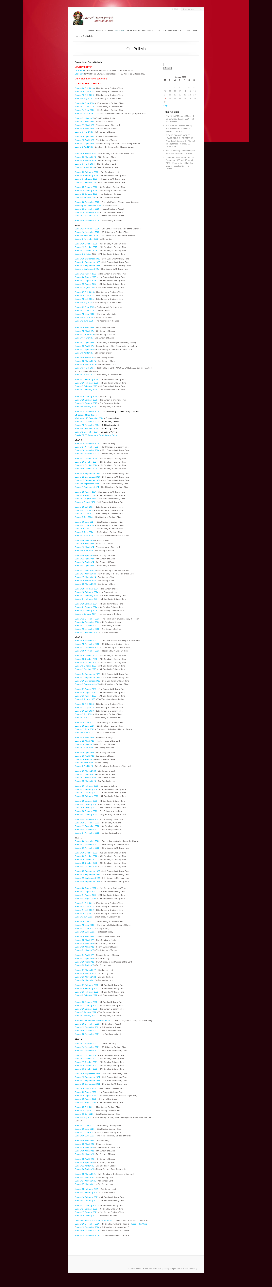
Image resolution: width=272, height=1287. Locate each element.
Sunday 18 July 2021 (84, 1110)
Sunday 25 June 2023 (84, 722)
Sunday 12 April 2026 (84, 143)
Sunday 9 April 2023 (84, 763)
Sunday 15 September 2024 (87, 480)
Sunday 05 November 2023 (87, 651)
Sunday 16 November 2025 (87, 232)
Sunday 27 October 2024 (86, 458)
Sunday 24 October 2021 (86, 1059)
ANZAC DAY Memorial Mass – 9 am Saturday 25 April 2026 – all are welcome (180, 119)
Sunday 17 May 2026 (84, 125)
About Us (99, 30)
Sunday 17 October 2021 (86, 1062)
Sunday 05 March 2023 (85, 781)
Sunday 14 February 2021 (86, 1197)
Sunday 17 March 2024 (85, 577)
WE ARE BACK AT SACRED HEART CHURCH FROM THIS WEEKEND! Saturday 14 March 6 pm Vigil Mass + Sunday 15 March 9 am (180, 141)
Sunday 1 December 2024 (86, 432)
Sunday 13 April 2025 (84, 349)
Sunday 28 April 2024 (84, 555)
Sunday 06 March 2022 (85, 980)
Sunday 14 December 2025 (87, 212)
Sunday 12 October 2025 (86, 250)
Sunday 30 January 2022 (86, 1002)
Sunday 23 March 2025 (85, 361)
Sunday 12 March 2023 (85, 778)
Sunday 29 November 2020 (87, 1235)
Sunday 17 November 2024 (87, 447)
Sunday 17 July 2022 (84, 910)
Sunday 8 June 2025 (84, 317)
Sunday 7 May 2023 (84, 748)
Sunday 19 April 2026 (84, 140)
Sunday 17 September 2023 (87, 677)
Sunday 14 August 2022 (85, 895)
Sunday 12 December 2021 (87, 1027)
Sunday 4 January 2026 (85, 197)
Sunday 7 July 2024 (84, 517)
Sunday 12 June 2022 (84, 928)
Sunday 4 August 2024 (85, 502)
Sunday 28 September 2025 (87, 259)
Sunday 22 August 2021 (85, 1092)
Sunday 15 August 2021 (85, 1095)
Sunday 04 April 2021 (84, 1169)
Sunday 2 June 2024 (84, 535)
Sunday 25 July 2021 (84, 1107)
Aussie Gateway (190, 1268)
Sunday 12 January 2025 (86, 403)
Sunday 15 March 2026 (85, 160)
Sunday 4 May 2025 (84, 338)
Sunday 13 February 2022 (86, 992)
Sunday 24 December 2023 (87, 622)
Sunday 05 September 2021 (87, 1084)
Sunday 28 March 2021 (85, 1174)
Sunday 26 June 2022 (84, 921)
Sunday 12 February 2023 (86, 793)
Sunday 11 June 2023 (84, 729)
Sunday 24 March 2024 (85, 574)
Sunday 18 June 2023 (84, 726)
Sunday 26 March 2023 (85, 771)
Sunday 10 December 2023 (87, 629)
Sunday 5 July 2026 (84, 98)
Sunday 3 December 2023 (87, 632)
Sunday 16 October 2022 (86, 859)
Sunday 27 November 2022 (87, 833)
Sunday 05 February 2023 (86, 796)
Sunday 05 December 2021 (87, 1031)
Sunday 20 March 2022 (85, 973)
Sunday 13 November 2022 (87, 844)
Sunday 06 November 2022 (87, 848)
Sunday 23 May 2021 (84, 1144)
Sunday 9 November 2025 (87, 235)
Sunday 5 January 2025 (85, 406)
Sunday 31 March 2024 (85, 570)
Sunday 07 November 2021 (87, 1050)
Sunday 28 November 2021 (87, 1034)
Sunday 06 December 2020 (87, 1230)
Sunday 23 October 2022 (86, 856)
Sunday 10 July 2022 (84, 913)
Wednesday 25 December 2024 (89, 418)
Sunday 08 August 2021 (85, 1099)
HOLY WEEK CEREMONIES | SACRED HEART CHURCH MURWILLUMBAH (179, 128)
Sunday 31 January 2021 (86, 1205)
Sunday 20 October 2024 (86, 462)
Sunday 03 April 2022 (84, 965)
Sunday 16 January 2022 (86, 1009)
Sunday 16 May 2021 (84, 1147)
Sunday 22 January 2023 (86, 804)
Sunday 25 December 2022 (87, 819)
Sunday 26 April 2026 (84, 137)
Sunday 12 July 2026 (84, 95)
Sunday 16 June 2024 (84, 529)
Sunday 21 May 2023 (84, 741)
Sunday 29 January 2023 (86, 801)
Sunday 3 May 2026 (84, 132)
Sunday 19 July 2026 (84, 92)
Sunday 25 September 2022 (87, 871)
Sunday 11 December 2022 (87, 826)
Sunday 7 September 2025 (87, 269)
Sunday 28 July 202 (84, 507)
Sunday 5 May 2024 (84, 550)
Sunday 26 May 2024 (84, 540)
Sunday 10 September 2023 (87, 681)
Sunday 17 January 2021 (86, 1212)
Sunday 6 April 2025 (84, 353)
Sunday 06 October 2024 (86, 469)
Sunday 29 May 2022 (84, 936)
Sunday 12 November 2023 (87, 647)
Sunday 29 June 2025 (84, 307)
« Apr (165, 105)
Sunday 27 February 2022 (86, 985)
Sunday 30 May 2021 (84, 1140)
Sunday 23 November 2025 (87, 229)
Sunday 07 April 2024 (84, 565)
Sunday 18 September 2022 (88, 874)
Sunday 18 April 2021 (84, 1162)
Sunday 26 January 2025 (86, 396)
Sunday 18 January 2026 (86, 190)
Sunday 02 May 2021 (84, 1154)
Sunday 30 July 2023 (84, 704)
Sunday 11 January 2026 (86, 194)
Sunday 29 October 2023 (86, 655)
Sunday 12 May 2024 (84, 547)
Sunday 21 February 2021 (86, 1192)
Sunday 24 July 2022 (84, 906)
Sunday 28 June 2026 (84, 103)
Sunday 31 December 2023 (87, 619)
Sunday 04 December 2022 (87, 829)
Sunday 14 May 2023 (84, 744)
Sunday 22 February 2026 (86, 172)
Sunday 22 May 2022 (84, 940)
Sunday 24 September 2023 (87, 674)
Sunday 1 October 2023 (86, 669)
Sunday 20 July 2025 (84, 295)
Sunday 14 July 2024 (84, 514)
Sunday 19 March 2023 (85, 774)
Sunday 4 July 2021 (84, 1117)
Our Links (186, 30)
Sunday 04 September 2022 (87, 881)
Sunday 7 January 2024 (86, 614)
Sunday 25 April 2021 (84, 1159)
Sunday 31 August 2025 (85, 274)
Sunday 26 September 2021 (87, 1074)
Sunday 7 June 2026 (84, 113)
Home (91, 30)
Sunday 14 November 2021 (87, 1047)
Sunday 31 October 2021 (86, 1055)
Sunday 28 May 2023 (84, 737)
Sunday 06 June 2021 (84, 1136)
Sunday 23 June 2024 (84, 525)
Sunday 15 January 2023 (86, 808)
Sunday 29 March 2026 (85, 154)
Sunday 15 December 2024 (87, 425)
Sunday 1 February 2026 (86, 182)
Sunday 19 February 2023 (86, 789)
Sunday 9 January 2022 (85, 1012)
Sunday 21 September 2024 (87, 477)
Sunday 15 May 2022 (84, 943)
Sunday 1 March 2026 (85, 167)
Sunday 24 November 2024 (87, 443)
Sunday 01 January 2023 (86, 814)
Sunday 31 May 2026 (84, 118)
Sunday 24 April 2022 (84, 955)
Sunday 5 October (83, 254)
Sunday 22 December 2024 (87, 422)
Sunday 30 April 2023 (84, 752)
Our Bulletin (119, 30)
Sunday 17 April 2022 (84, 958)
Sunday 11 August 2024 (85, 499)
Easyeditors (175, 1268)
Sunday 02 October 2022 (86, 866)
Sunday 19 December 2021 (87, 1024)
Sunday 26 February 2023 (86, 786)
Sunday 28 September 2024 (87, 473)
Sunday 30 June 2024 (84, 522)
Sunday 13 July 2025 (84, 299)
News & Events (174, 30)
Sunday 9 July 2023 (84, 714)
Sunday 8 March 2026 (85, 164)
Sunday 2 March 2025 (85, 374)
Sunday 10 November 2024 (87, 450)
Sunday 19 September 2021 (87, 1077)
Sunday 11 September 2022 (87, 878)
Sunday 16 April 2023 (84, 759)
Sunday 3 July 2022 (84, 917)
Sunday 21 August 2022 (85, 891)
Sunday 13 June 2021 (84, 1132)
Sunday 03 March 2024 (85, 584)
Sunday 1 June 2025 (84, 321)
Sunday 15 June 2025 (84, 314)
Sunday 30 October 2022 (86, 853)
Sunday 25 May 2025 (84, 327)
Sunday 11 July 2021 (84, 1114)
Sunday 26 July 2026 (84, 88)
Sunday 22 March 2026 (85, 157)
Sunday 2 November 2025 (86, 239)
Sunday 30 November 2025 (87, 220)
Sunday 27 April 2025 (84, 342)
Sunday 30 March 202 (85, 357)
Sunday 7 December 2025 (86, 216)
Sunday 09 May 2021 (84, 1151)
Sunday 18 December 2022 (87, 823)
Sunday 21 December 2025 (87, 209)
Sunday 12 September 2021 (88, 1080)
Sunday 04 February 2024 (86, 599)
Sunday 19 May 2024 (84, 544)
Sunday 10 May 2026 (84, 128)
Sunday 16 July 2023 (84, 711)
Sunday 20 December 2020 (87, 1224)
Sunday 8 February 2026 (86, 179)
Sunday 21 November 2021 (87, 1044)
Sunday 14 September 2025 (87, 265)
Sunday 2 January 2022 (85, 1016)
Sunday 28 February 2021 (86, 1189)
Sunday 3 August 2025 (85, 287)
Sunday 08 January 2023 (86, 811)
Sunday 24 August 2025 (85, 277)
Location (109, 30)
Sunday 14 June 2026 (84, 110)
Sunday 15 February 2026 (86, 175)
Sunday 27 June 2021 (84, 1125)
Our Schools (160, 30)
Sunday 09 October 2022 (86, 863)
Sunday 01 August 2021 (85, 1102)
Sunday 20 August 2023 (85, 692)
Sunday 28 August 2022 (85, 888)
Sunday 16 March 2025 (85, 364)
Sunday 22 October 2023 (86, 659)
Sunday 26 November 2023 (87, 640)
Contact (195, 30)
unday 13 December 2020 (87, 1227)
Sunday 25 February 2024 (86, 589)
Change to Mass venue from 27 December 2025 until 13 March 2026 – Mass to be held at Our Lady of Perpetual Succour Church (180, 163)
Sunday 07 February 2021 (86, 1200)
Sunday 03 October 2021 (86, 1069)
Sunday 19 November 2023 (87, 644)
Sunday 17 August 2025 (85, 280)
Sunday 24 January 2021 (86, 1209)
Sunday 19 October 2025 (86, 247)
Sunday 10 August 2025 (85, 284)
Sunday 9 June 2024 (84, 532)
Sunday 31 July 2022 (84, 903)
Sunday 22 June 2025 (84, 310)
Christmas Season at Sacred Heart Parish (93, 1220)
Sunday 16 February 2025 (86, 383)
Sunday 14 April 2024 (84, 562)
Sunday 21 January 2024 (86, 607)
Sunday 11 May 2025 (84, 334)
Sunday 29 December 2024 (87, 411)
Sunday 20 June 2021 (85, 1129)
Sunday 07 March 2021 (85, 1184)
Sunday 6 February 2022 (86, 995)
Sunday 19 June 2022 (84, 925)
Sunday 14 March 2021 (85, 1181)
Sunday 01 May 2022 (84, 950)
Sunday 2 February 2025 (86, 389)
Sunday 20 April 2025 (84, 346)
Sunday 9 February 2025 (86, 386)
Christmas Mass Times (86, 415)
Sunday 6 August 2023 (85, 699)
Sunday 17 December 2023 (87, 625)
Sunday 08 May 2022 (84, 947)
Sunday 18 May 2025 (84, 331)
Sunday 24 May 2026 (84, 122)
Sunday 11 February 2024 (87, 595)
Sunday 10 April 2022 (84, 962)
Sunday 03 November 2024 (87, 454)
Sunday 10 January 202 (85, 1215)
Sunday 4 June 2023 (84, 733)
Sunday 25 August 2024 (85, 492)
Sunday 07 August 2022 (85, 898)
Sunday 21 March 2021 (85, 1177)
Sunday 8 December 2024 (87, 428)
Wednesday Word (139, 1224)
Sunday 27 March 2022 (85, 970)
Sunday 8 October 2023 (85, 666)
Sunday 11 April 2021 (84, 1166)
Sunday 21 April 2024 (84, 559)
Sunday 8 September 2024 (87, 484)
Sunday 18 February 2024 (86, 592)
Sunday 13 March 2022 (85, 977)
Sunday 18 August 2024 (85, 495)
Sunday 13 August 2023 (85, 696)
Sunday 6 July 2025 (84, 302)
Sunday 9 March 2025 (85, 368)
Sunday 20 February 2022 (86, 988)
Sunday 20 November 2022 (87, 841)
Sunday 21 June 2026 (84, 107)
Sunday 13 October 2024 (86, 465)
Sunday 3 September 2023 (87, 684)
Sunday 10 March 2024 (85, 580)
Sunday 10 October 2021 (86, 1065)
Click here (79, 70)
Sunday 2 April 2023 (84, 766)
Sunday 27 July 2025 (84, 292)
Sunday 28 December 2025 (87, 202)
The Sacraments (133, 30)
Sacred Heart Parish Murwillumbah (146, 1268)
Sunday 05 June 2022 (84, 932)
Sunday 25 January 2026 (86, 187)
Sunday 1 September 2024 (87, 487)
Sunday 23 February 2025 (87, 379)
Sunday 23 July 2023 (84, 707)
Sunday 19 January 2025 (86, 400)
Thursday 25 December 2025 (88, 205)
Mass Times (147, 30)
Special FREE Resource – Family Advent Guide (96, 435)
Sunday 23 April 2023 (84, 756)
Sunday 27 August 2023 (85, 689)
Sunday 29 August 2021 (85, 1089)
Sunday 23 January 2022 (86, 1005)
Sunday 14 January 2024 (86, 610)
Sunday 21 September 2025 (88, 262)
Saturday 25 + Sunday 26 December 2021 (94, 1020)
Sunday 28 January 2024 (86, 604)
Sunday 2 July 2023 (84, 718)
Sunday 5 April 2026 (84, 147)
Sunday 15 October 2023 (86, 662)
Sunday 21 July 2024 (84, 510)
